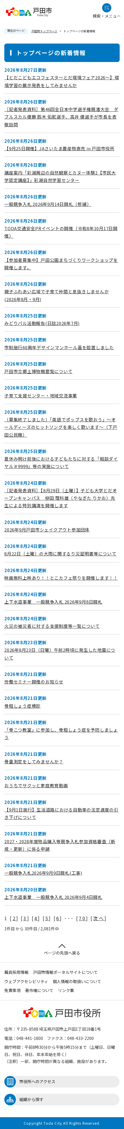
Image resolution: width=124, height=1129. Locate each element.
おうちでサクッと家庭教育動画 (36, 785)
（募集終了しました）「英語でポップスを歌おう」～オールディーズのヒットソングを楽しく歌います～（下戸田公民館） (60, 427)
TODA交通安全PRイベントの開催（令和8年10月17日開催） (61, 232)
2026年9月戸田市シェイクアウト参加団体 (47, 530)
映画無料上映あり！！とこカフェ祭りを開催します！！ (61, 578)
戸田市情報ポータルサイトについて (65, 972)
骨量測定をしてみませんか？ (33, 761)
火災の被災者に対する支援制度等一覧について (52, 626)
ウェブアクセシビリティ (26, 981)
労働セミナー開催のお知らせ (33, 682)
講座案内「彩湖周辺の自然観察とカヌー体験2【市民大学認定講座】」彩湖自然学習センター (60, 176)
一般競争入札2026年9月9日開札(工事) (43, 873)
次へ (98, 918)
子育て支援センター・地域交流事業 (40, 395)
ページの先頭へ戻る (62, 953)
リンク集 (66, 990)
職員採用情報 (16, 972)
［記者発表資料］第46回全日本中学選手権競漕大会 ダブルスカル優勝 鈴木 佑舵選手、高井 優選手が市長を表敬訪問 (61, 116)
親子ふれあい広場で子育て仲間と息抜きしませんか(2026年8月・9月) (56, 295)
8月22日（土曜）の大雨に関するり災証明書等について (60, 554)
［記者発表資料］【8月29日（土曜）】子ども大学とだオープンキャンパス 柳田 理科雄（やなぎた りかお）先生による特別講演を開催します (60, 498)
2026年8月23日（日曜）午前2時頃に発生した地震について (59, 653)
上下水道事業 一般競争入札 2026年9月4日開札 (53, 897)
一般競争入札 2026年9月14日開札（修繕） (47, 204)
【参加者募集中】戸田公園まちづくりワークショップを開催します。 (61, 263)
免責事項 (12, 990)
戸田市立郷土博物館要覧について (38, 371)
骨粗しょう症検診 (22, 706)
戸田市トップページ (44, 31)
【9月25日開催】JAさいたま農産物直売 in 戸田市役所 (59, 148)
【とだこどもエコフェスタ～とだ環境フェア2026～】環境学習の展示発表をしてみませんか (61, 81)
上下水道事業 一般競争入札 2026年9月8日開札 (53, 602)
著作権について (39, 990)
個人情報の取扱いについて (77, 981)
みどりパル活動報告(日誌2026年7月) (42, 323)
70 (82, 918)
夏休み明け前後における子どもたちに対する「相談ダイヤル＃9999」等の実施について (61, 462)
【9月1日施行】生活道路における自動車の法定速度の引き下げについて (61, 813)
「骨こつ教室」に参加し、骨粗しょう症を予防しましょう (61, 733)
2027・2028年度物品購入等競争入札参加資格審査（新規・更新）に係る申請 (59, 845)
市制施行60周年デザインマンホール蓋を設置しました (59, 347)
